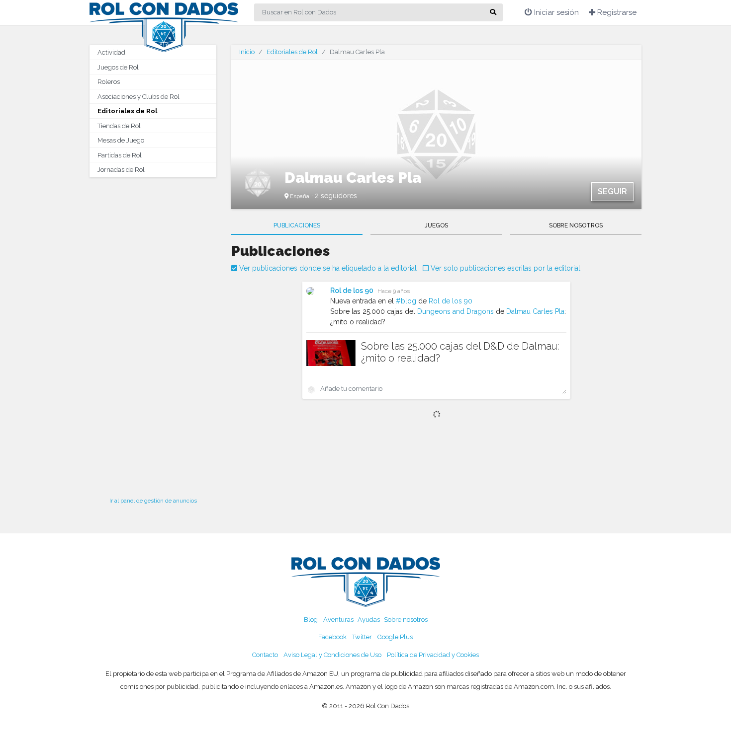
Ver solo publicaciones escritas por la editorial (504, 268)
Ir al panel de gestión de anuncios (153, 500)
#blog (406, 301)
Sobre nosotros (406, 619)
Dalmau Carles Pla (535, 311)
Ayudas (369, 619)
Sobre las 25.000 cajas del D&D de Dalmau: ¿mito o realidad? (460, 352)
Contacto (265, 655)
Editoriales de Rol (127, 111)
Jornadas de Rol (121, 169)
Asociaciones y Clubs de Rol (138, 96)
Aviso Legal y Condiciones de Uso (332, 655)
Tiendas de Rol (119, 126)
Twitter (362, 637)
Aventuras (338, 619)
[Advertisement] (153, 334)
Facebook (332, 637)
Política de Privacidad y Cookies (433, 655)
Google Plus (395, 637)
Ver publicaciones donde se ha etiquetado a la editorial (327, 268)
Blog (311, 619)
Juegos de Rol (118, 67)
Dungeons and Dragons (455, 311)
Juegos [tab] (436, 225)
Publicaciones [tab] (297, 225)
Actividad (111, 52)
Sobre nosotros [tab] (576, 225)
